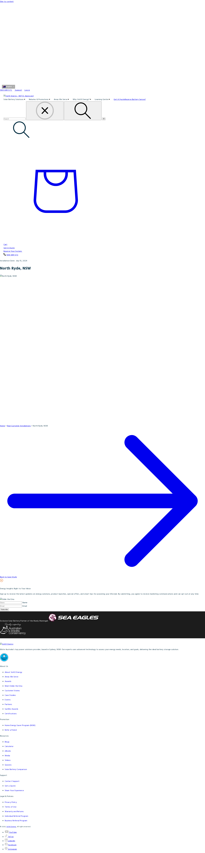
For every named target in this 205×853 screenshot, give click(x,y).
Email (25, 606)
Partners (8, 704)
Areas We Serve (11, 676)
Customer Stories (12, 690)
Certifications (11, 713)
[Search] (83, 110)
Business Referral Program (16, 820)
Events (8, 699)
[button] (8, 87)
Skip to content (7, 1)
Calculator (9, 746)
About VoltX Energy (13, 672)
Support (18, 90)
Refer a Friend (11, 730)
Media (7, 755)
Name (25, 602)
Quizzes (8, 765)
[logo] (102, 96)
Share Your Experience (14, 790)
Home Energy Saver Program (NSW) (20, 725)
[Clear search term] (45, 110)
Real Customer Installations (19, 426)
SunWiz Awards (11, 709)
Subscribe (4, 609)
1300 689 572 (12, 255)
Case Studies (10, 695)
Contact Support (12, 781)
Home (2, 426)
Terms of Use (10, 807)
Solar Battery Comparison (16, 769)
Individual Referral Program (16, 816)
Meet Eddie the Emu (13, 686)
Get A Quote (9, 248)
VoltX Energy (11, 826)
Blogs (7, 742)
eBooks (8, 751)
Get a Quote (10, 786)
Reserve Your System (13, 251)
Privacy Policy (11, 802)
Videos (8, 760)
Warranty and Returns (14, 811)
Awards (8, 681)
